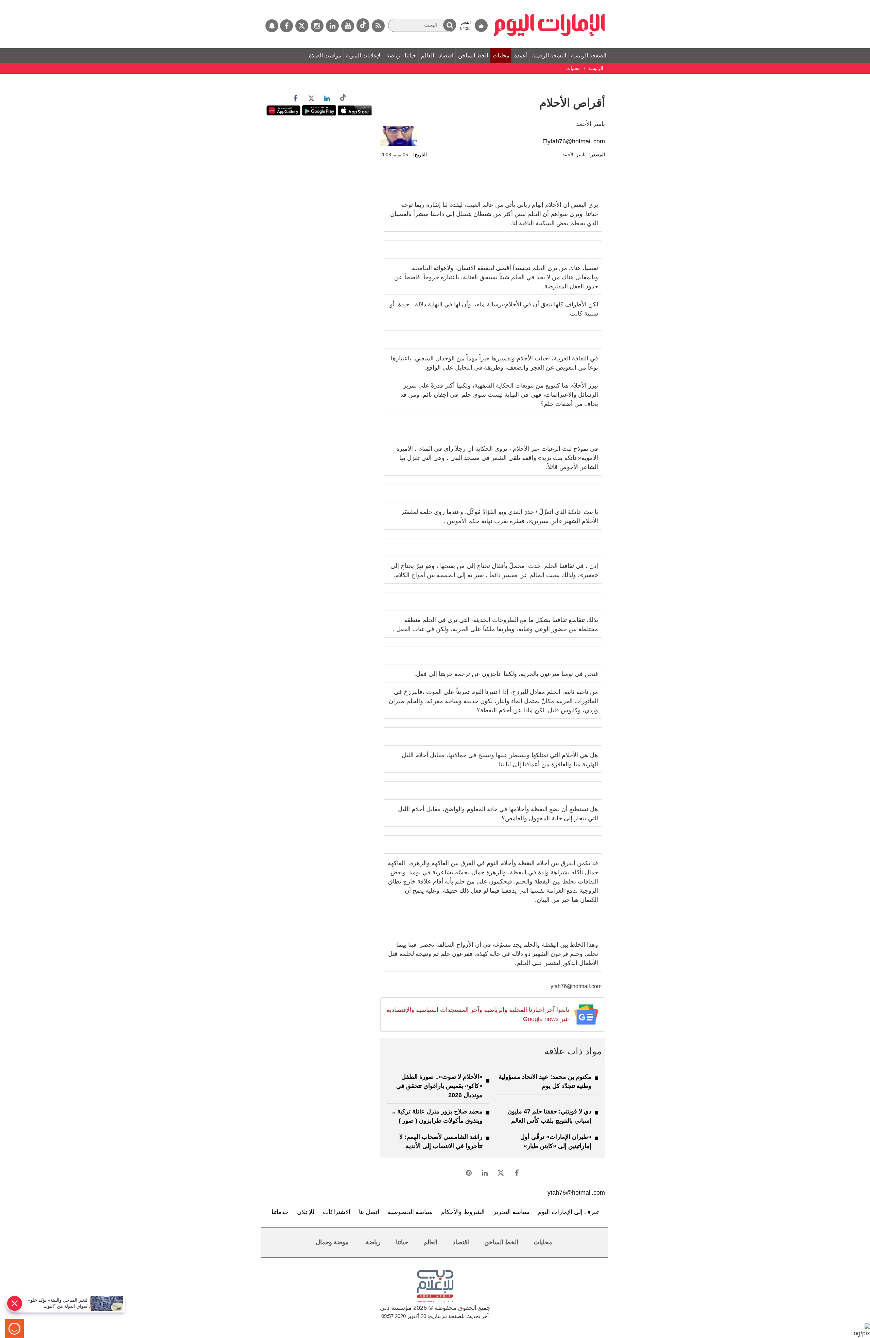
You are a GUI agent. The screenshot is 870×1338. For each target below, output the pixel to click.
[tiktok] (362, 25)
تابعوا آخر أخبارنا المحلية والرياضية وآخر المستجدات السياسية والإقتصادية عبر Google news (477, 1014)
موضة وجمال (332, 1242)
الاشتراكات (336, 1212)
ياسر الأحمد (574, 154)
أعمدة (520, 55)
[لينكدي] (332, 25)
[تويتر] (301, 25)
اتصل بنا (369, 1212)
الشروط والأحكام (463, 1212)
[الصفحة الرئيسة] (549, 3)
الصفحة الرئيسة (588, 55)
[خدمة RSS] (378, 25)
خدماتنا (280, 1212)
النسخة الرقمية (549, 55)
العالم (427, 55)
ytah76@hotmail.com (576, 141)
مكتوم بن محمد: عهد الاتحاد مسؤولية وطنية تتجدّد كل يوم (545, 1081)
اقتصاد (446, 55)
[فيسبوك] (286, 25)
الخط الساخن (473, 55)
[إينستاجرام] (317, 25)
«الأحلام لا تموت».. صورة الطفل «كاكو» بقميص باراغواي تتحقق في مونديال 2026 (439, 1086)
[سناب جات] (271, 25)
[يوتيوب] (347, 25)
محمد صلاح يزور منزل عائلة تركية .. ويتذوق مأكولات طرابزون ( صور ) (437, 1116)
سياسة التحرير (511, 1212)
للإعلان (305, 1212)
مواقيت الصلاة (325, 55)
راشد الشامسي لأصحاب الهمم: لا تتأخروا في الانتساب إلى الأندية (441, 1141)
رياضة (393, 55)
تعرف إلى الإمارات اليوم (568, 1212)
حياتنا (410, 55)
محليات (501, 55)
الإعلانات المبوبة (364, 55)
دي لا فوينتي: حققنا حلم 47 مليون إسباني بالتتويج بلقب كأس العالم (549, 1116)
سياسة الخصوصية (410, 1212)
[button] (449, 25)
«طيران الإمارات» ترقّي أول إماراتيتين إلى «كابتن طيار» (555, 1141)
